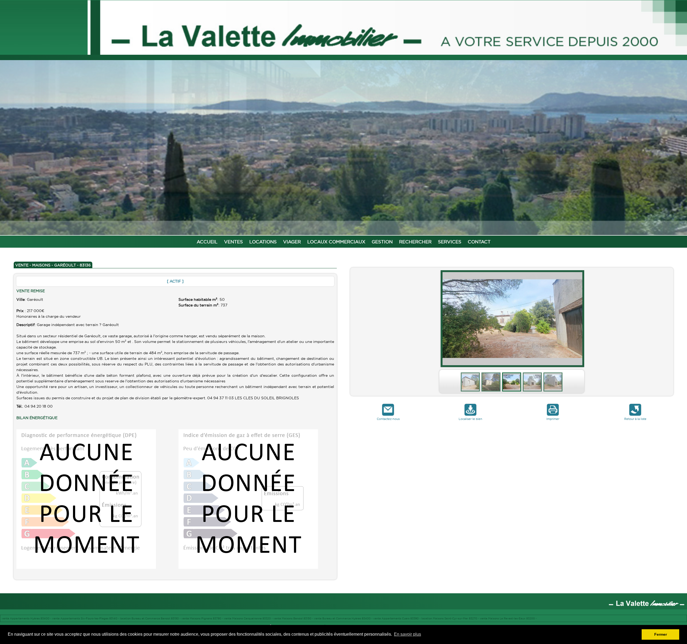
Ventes (233, 241)
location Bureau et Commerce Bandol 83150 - (150, 618)
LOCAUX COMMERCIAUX (336, 241)
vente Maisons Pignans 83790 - (202, 618)
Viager (292, 241)
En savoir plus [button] (407, 634)
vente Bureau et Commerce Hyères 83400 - (343, 618)
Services (449, 241)
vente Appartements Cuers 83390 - (397, 618)
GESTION (382, 241)
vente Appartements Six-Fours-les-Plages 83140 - (86, 618)
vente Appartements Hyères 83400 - (27, 618)
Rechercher (415, 241)
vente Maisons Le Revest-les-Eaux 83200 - (508, 618)
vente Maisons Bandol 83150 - (293, 618)
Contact (479, 241)
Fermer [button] (660, 634)
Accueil (207, 241)
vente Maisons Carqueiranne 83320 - (248, 618)
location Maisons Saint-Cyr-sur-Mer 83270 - (450, 618)
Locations (263, 241)
